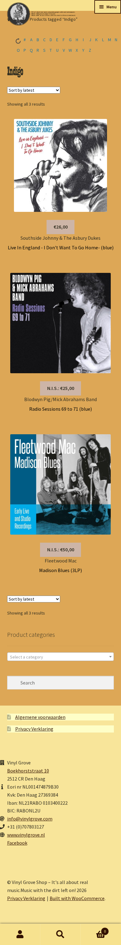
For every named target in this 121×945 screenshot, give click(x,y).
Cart (93, 929)
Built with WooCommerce (77, 898)
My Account (20, 934)
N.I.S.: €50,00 (60, 549)
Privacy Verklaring (34, 729)
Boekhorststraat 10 (28, 771)
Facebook (17, 843)
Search (60, 934)
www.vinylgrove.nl (26, 835)
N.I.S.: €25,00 (60, 388)
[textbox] (60, 657)
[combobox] (60, 656)
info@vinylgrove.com (29, 819)
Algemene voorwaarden (40, 717)
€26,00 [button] (61, 227)
